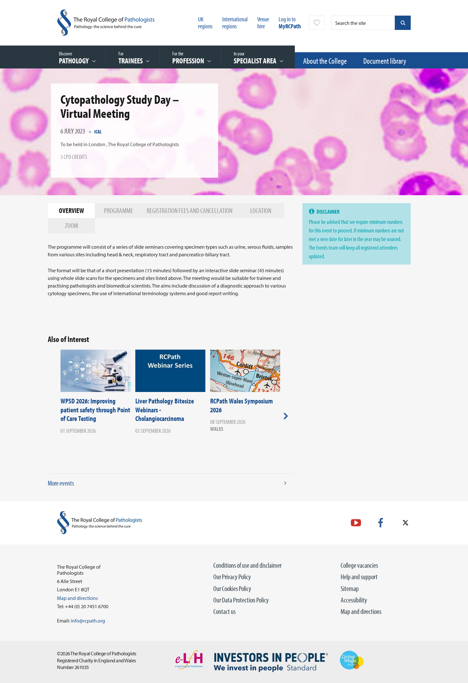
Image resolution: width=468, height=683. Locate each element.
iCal (98, 131)
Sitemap (350, 588)
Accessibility (354, 599)
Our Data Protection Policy (241, 599)
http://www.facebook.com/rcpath (380, 523)
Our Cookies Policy (232, 588)
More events (61, 483)
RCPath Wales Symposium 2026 (241, 405)
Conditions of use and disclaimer (247, 565)
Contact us (224, 611)
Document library (384, 61)
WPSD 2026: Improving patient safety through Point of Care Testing (95, 409)
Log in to (290, 22)
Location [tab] (260, 210)
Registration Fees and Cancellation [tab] (189, 210)
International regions (235, 22)
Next (285, 416)
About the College (325, 61)
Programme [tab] (118, 210)
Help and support (359, 576)
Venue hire (263, 22)
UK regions (205, 22)
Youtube (356, 522)
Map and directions (361, 611)
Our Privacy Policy (232, 576)
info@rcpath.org (88, 620)
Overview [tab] (71, 210)
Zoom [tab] (71, 225)
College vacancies (359, 565)
